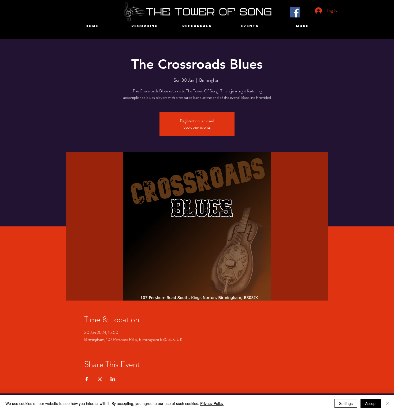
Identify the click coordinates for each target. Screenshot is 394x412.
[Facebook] (295, 12)
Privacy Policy (212, 403)
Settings (346, 403)
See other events (197, 127)
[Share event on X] (99, 379)
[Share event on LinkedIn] (113, 379)
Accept (371, 403)
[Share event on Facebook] (86, 379)
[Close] (387, 403)
